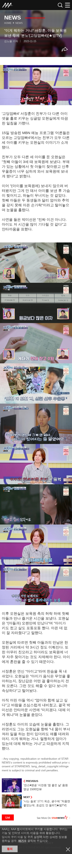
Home (7, 23)
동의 (10, 848)
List (8, 817)
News (19, 23)
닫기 (68, 849)
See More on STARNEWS (53, 817)
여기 (21, 840)
